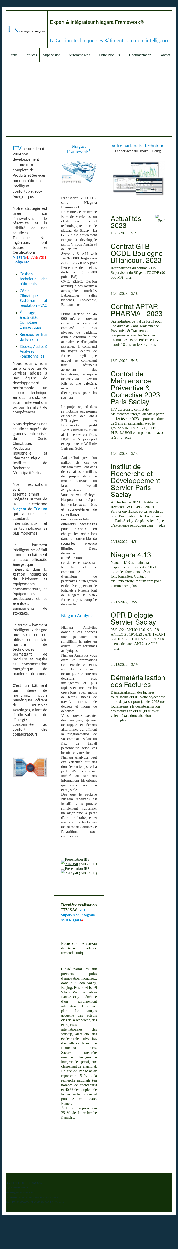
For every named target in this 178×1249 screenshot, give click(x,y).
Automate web (79, 55)
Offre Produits (109, 55)
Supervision (51, 55)
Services (31, 55)
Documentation (140, 55)
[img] (26, 29)
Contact (164, 55)
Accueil (13, 55)
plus (129, 277)
